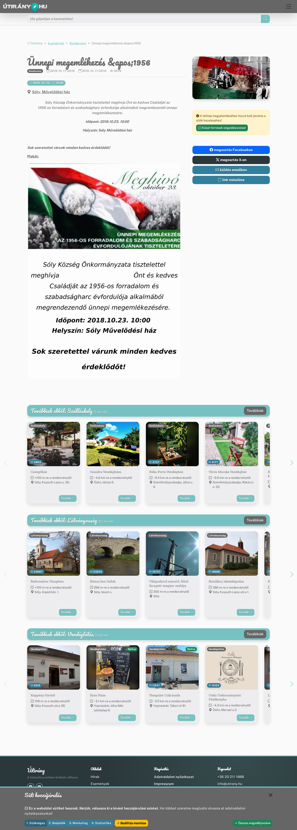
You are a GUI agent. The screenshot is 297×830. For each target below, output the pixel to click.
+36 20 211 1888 (230, 777)
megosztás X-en (232, 160)
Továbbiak (255, 411)
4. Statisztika (101, 823)
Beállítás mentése (133, 823)
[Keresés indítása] (265, 19)
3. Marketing (78, 823)
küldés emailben (233, 170)
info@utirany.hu (229, 784)
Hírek (95, 777)
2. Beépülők (57, 823)
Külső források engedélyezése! (223, 128)
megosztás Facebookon (233, 150)
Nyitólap (36, 43)
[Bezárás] (270, 795)
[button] (104, 271)
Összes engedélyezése (254, 823)
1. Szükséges (36, 823)
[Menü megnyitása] (288, 6)
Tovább (66, 498)
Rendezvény (77, 43)
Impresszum (164, 784)
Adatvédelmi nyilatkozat (174, 777)
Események (56, 43)
